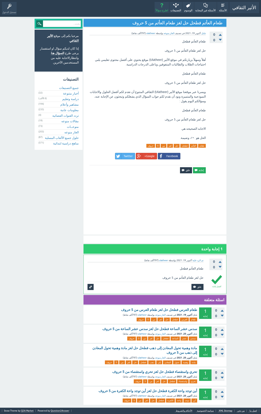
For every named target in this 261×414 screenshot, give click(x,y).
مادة (194, 362)
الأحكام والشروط (184, 411)
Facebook (172, 156)
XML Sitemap (225, 411)
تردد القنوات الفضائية (65, 115)
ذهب (152, 362)
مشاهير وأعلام (69, 104)
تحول (177, 362)
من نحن (241, 411)
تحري (193, 381)
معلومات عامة (69, 110)
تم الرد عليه (198, 260)
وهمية (185, 362)
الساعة (175, 338)
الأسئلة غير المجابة (205, 10)
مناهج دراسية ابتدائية (66, 143)
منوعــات (73, 126)
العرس (184, 319)
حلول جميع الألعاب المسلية (62, 137)
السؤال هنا (57, 53)
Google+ (149, 156)
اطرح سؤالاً (162, 10)
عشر (184, 338)
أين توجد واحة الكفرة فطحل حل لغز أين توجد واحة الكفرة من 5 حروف (148, 391)
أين (194, 400)
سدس (193, 338)
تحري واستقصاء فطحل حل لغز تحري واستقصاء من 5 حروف (154, 372)
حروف (150, 146)
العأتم (193, 146)
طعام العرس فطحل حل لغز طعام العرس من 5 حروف (159, 310)
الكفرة (170, 400)
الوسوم (188, 10)
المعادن (168, 362)
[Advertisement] (155, 204)
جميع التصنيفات (69, 88)
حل (176, 146)
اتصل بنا (253, 411)
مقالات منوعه (70, 121)
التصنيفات (175, 10)
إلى (159, 362)
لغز (170, 146)
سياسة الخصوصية (205, 411)
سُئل (203, 33)
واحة (179, 400)
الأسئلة (223, 10)
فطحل (184, 146)
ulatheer (142, 315)
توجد (187, 400)
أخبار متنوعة (71, 93)
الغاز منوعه (169, 33)
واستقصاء (183, 381)
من (163, 146)
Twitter (128, 156)
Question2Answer (60, 410)
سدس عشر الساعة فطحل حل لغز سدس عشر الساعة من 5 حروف (149, 329)
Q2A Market (27, 410)
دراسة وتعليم (70, 99)
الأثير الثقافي (244, 7)
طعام (202, 146)
